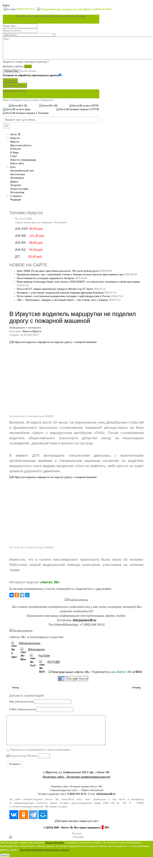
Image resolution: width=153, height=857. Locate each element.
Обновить (31, 755)
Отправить (10, 80)
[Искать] (6, 126)
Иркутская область (21, 145)
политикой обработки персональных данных (44, 849)
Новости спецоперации (23, 159)
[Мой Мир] (27, 595)
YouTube (44, 655)
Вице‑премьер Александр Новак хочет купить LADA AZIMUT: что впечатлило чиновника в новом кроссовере (78, 281)
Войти (6, 5)
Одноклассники (29, 643)
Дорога (14, 181)
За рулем (15, 185)
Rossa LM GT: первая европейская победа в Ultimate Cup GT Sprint (55, 289)
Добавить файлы (13, 66)
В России (15, 149)
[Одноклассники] (17, 595)
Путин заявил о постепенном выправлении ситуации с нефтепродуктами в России (63, 296)
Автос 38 (15, 134)
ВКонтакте (36, 649)
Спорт (13, 156)
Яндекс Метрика (54, 842)
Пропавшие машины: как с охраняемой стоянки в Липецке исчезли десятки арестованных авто (70, 274)
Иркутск (14, 141)
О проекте (16, 196)
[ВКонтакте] (11, 595)
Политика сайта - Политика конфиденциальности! (76, 776)
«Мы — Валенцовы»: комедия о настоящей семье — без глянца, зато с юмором (62, 300)
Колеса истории (19, 188)
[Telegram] (22, 595)
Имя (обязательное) (21, 701)
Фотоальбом (17, 192)
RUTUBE (53, 662)
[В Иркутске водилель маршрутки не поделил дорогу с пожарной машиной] (76, 377)
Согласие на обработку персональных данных (31, 75)
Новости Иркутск (31, 331)
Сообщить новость (14, 85)
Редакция (15, 199)
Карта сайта (17, 163)
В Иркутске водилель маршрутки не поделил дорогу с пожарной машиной (72, 317)
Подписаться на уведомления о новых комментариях (40, 749)
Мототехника (17, 174)
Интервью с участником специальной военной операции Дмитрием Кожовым (60, 292)
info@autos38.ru (84, 620)
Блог (13, 167)
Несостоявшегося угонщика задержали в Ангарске (45, 278)
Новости (15, 138)
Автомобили (17, 177)
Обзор (28, 66)
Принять (4, 855)
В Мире (14, 152)
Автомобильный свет (22, 170)
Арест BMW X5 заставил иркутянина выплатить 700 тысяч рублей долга (58, 271)
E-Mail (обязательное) (22, 709)
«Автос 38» (50, 582)
